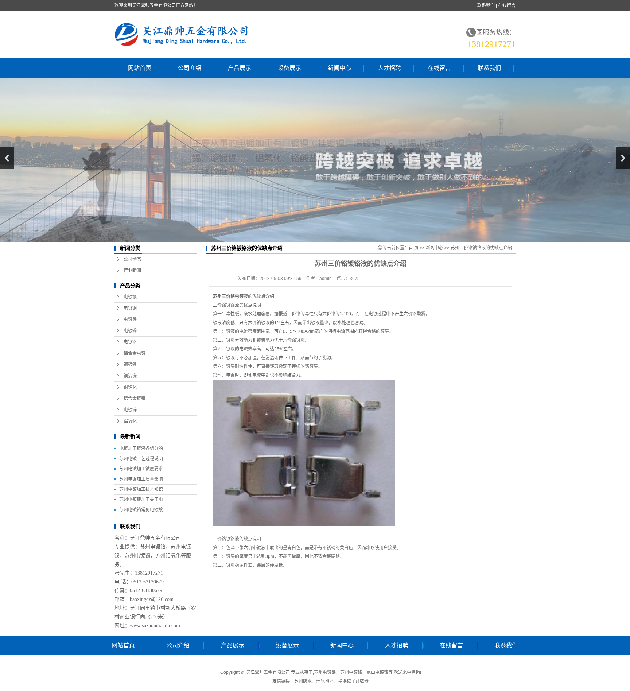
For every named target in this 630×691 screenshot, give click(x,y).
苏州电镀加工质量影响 (141, 479)
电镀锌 (130, 409)
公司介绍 (189, 68)
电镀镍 (130, 319)
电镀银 (130, 296)
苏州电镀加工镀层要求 (141, 468)
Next (623, 158)
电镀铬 (130, 342)
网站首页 (139, 68)
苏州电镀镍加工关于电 (141, 499)
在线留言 (507, 5)
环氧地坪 (325, 681)
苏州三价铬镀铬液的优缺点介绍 (481, 248)
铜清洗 (130, 376)
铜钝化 (130, 387)
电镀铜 (130, 308)
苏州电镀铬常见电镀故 (141, 509)
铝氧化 (130, 421)
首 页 (414, 248)
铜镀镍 (130, 364)
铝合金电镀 (134, 353)
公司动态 (132, 259)
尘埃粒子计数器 (353, 681)
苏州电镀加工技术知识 (141, 489)
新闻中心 (339, 68)
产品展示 (239, 68)
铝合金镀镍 (134, 398)
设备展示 (289, 68)
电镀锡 (130, 330)
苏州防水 (303, 681)
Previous (7, 158)
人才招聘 (389, 68)
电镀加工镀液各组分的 (141, 448)
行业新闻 (132, 270)
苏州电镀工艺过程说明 (141, 458)
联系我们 (486, 5)
